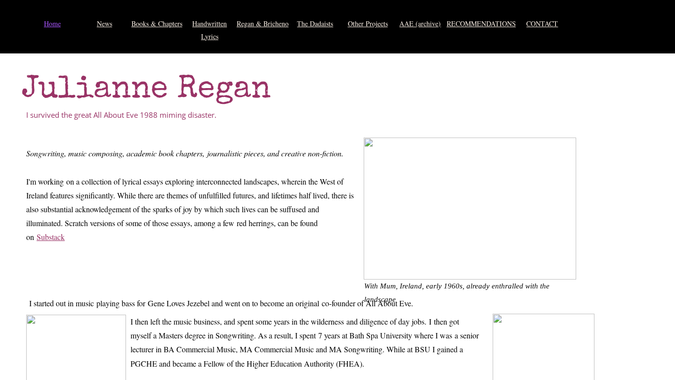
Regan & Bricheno (263, 23)
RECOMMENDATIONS (481, 23)
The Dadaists (315, 23)
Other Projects (368, 23)
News (104, 23)
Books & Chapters (156, 23)
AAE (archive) (420, 23)
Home (52, 23)
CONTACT (542, 23)
